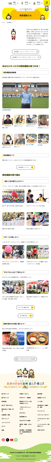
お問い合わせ (41, 430)
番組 (3, 430)
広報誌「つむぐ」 (24, 394)
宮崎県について (41, 398)
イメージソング (6, 422)
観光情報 (39, 394)
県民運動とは (23, 417)
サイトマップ (41, 411)
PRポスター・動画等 (25, 398)
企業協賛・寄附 (6, 415)
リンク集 (39, 401)
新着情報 (4, 401)
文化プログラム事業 (25, 420)
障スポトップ (5, 398)
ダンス (3, 426)
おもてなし (23, 413)
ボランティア (5, 418)
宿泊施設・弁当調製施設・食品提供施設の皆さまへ (25, 432)
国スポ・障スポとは (7, 405)
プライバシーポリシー (43, 415)
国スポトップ (5, 394)
